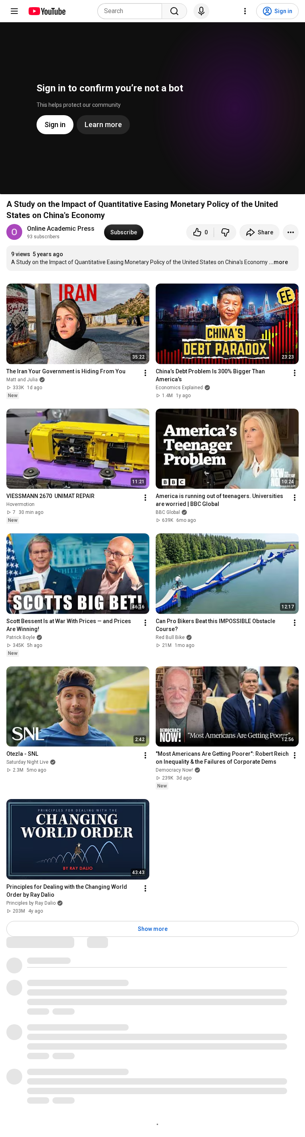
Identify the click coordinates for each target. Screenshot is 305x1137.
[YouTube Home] (46, 11)
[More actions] (291, 232)
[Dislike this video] (225, 232)
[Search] (174, 11)
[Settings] (245, 11)
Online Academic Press (61, 228)
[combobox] (132, 11)
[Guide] (14, 11)
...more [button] (278, 262)
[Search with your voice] (201, 11)
